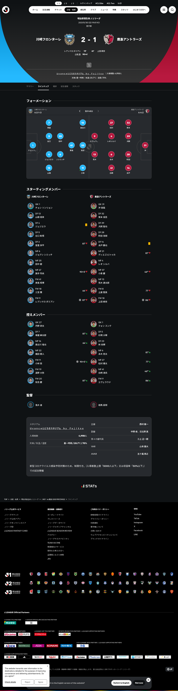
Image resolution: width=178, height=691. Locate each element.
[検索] (172, 9)
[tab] (30, 86)
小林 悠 (78, 54)
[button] (164, 9)
